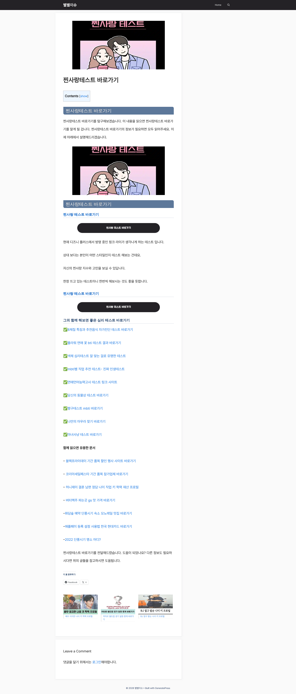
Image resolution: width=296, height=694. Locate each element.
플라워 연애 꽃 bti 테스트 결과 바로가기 (94, 343)
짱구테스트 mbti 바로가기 (85, 408)
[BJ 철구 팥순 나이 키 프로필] (155, 604)
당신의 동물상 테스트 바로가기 (88, 395)
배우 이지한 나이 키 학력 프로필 (78, 616)
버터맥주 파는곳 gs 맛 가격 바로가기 (90, 500)
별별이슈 (70, 5)
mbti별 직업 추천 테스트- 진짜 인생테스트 (96, 369)
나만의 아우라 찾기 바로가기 (86, 421)
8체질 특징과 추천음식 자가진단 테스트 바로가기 (100, 330)
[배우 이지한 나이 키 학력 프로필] (80, 604)
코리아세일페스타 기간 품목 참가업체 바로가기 (97, 474)
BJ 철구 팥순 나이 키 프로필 (152, 616)
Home (218, 5)
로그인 (96, 662)
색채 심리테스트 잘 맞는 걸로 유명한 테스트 (97, 356)
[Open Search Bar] (228, 5)
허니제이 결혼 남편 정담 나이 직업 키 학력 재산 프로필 (102, 487)
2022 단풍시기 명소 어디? (83, 540)
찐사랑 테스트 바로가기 (81, 214)
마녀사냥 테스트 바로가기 (85, 435)
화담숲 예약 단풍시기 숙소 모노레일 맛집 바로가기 (98, 513)
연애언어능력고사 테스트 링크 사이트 (92, 382)
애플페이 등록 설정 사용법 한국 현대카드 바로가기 (98, 526)
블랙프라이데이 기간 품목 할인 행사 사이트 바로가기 (101, 461)
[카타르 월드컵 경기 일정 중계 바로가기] (118, 604)
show (83, 96)
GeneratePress (162, 688)
